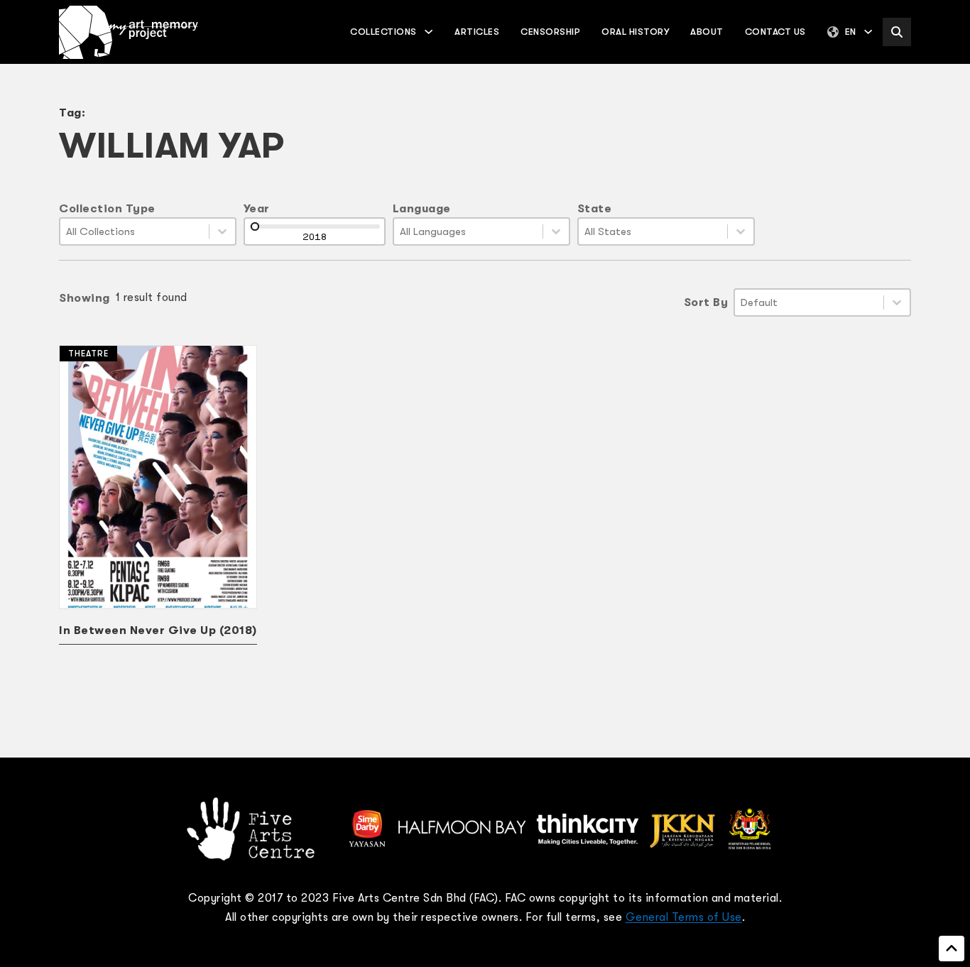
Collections (383, 31)
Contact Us (775, 31)
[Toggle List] (222, 231)
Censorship (550, 31)
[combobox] (134, 231)
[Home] (128, 32)
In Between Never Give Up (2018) (158, 630)
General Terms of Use (684, 917)
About (707, 31)
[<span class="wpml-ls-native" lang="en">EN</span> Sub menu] (868, 31)
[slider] (255, 226)
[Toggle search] (897, 32)
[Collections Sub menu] (428, 31)
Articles (476, 31)
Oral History (635, 31)
